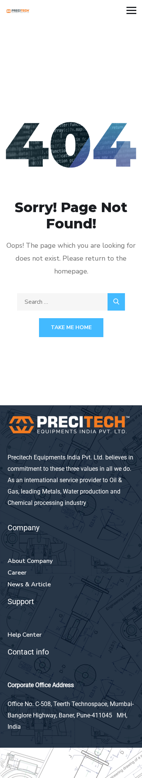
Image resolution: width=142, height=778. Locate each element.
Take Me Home (71, 327)
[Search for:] (71, 302)
